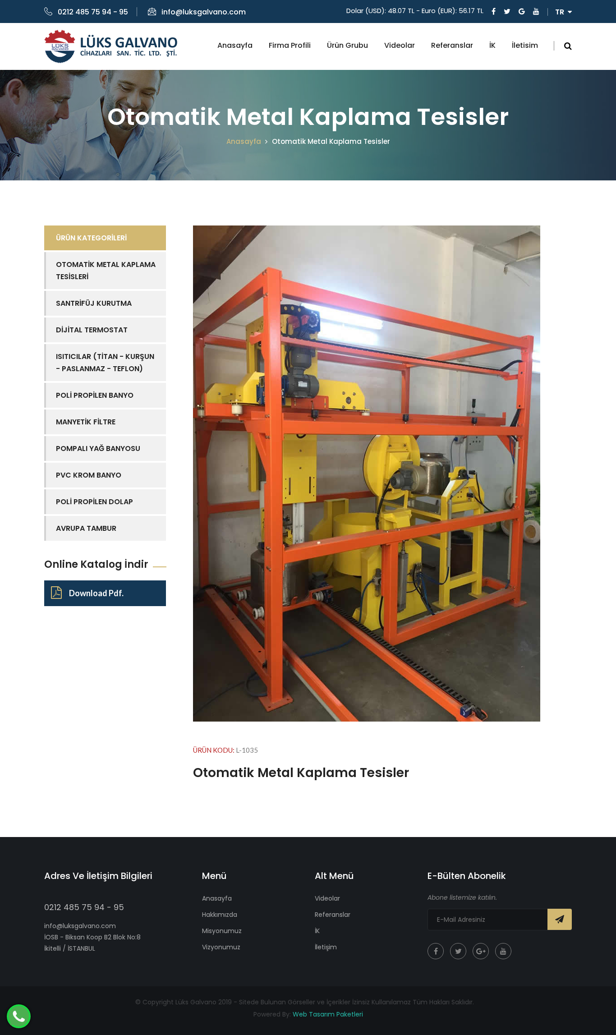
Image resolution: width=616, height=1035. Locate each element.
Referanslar (452, 45)
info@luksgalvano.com (203, 12)
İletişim (326, 947)
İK (492, 45)
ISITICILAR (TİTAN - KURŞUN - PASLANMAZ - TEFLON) (105, 362)
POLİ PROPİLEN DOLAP (94, 502)
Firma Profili (290, 45)
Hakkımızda (219, 914)
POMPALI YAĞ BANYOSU (98, 448)
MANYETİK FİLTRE (85, 422)
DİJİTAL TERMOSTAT (92, 330)
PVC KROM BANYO (88, 475)
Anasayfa (235, 45)
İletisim (525, 45)
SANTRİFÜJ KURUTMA (94, 303)
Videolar (399, 45)
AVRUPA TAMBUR (86, 528)
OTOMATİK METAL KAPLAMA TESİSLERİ (106, 270)
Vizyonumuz (221, 947)
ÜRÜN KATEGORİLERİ (91, 238)
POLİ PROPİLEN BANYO (94, 395)
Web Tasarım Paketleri (328, 1014)
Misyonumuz (222, 930)
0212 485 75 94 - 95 (93, 12)
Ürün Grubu (347, 45)
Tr (561, 12)
